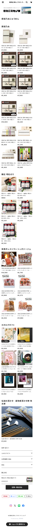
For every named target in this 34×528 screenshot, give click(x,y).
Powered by (15, 518)
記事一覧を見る (17, 487)
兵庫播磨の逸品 (6, 459)
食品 (3, 465)
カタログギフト (6, 453)
